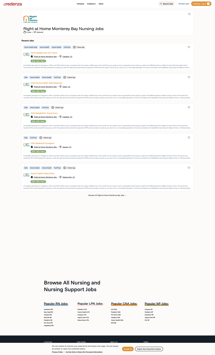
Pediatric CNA (115, 312)
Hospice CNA (115, 317)
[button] (108, 57)
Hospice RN (48, 315)
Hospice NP (149, 309)
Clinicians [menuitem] (80, 4)
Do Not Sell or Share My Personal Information (84, 352)
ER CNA (113, 323)
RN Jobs (61, 303)
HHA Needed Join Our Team (44, 52)
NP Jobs (162, 303)
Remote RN (48, 317)
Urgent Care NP (150, 317)
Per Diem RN (48, 323)
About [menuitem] (101, 4)
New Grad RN (48, 312)
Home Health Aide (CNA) (42, 173)
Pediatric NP (149, 312)
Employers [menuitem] (91, 4)
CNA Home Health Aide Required (46, 83)
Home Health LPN (83, 312)
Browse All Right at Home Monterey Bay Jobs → (107, 195)
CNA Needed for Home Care (44, 113)
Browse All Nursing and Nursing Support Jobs (72, 286)
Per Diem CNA (116, 315)
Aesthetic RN (48, 309)
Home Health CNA (117, 320)
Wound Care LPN (83, 320)
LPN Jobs (95, 303)
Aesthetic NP (149, 315)
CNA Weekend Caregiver (43, 143)
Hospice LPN (81, 315)
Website (38, 32)
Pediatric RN (48, 320)
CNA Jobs (129, 303)
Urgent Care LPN (83, 317)
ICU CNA (114, 309)
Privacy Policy (57, 352)
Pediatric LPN (82, 309)
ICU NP (147, 320)
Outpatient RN (48, 325)
